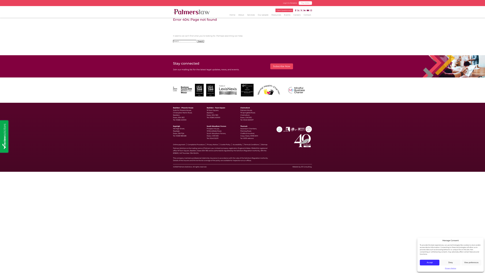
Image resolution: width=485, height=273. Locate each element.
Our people (263, 15)
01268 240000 (181, 120)
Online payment (179, 144)
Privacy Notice (450, 268)
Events (287, 15)
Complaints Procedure (196, 144)
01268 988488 (181, 136)
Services (251, 15)
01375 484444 (248, 138)
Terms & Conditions (251, 144)
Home (232, 15)
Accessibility (237, 144)
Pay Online (305, 3)
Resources (276, 15)
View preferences (471, 262)
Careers (297, 15)
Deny (450, 262)
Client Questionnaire (284, 10)
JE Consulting (306, 167)
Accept (430, 262)
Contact (307, 15)
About (241, 15)
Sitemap (264, 144)
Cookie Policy (225, 144)
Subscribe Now (281, 66)
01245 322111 (214, 138)
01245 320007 (248, 120)
